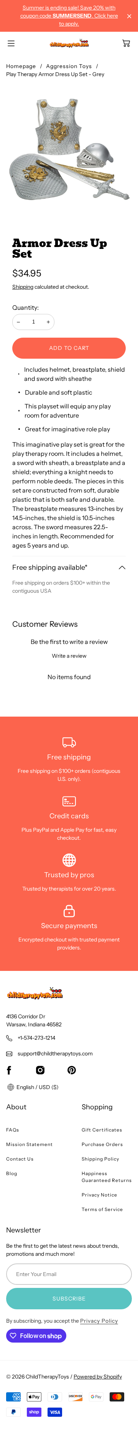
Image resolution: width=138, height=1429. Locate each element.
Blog (11, 1173)
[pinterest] (71, 1070)
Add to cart (69, 348)
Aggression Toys (69, 66)
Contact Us (20, 1159)
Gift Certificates (102, 1130)
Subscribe (69, 1298)
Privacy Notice (99, 1195)
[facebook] (8, 1070)
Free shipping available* (49, 567)
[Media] (69, 148)
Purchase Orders (102, 1144)
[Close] (129, 16)
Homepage (21, 66)
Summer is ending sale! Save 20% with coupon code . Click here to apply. (69, 15)
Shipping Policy (100, 1159)
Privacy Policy (99, 1320)
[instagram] (40, 1070)
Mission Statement (29, 1144)
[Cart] (126, 43)
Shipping (22, 286)
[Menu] (11, 43)
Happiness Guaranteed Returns (107, 1177)
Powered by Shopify (98, 1376)
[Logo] (69, 43)
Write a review (69, 655)
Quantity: (25, 307)
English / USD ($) (37, 1087)
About (16, 1107)
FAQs (12, 1130)
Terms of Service (102, 1209)
